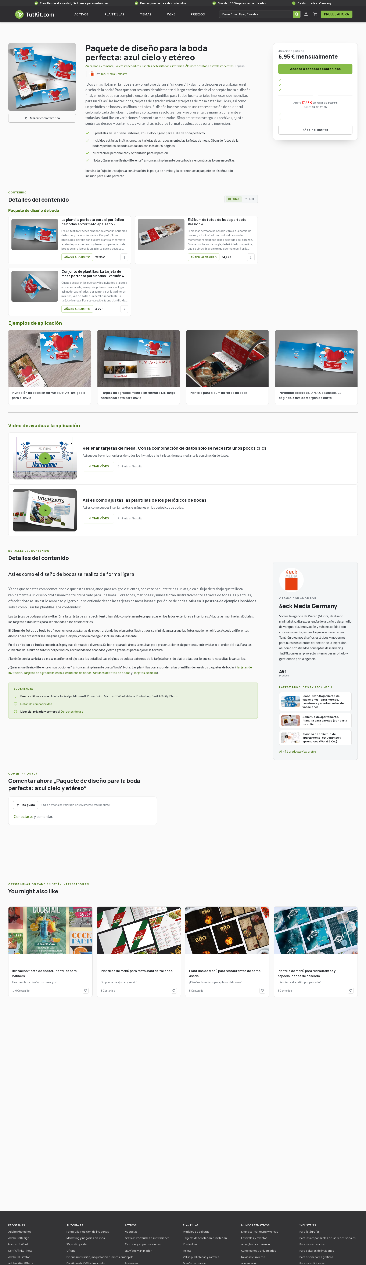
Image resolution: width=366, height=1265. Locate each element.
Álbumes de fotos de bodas (111, 673)
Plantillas (190, 1225)
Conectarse (23, 816)
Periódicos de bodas (77, 673)
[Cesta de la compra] (315, 14)
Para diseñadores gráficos (316, 1257)
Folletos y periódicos (128, 66)
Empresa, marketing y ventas (259, 1232)
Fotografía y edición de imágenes (88, 1232)
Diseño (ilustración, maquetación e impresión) (96, 1257)
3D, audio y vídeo (77, 1244)
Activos (131, 1225)
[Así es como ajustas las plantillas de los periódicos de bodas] (45, 510)
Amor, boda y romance (99, 66)
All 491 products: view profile (297, 751)
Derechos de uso (72, 711)
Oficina (71, 1251)
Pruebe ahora (336, 14)
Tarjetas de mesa (145, 673)
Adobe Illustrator (19, 1257)
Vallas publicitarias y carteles (201, 1257)
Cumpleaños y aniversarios (258, 1251)
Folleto (187, 1251)
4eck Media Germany (113, 73)
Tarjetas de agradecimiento (43, 673)
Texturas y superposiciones (143, 1244)
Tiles (235, 199)
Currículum (190, 1244)
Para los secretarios (312, 1244)
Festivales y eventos (220, 66)
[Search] (296, 14)
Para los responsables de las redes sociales (327, 1238)
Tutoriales (75, 1225)
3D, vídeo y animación (138, 1251)
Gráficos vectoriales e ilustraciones (147, 1238)
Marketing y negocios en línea (86, 1238)
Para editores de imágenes (316, 1251)
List (251, 199)
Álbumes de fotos (196, 66)
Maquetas (131, 1232)
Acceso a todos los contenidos (315, 69)
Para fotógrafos (309, 1232)
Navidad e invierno (253, 1257)
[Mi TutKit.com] (306, 14)
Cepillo (129, 1257)
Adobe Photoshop (20, 1232)
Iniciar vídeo (98, 466)
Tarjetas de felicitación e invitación (163, 66)
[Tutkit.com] (34, 14)
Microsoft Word (18, 1244)
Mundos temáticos (255, 1225)
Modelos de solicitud (196, 1232)
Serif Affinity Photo (20, 1251)
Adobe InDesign (18, 1238)
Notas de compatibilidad (36, 704)
